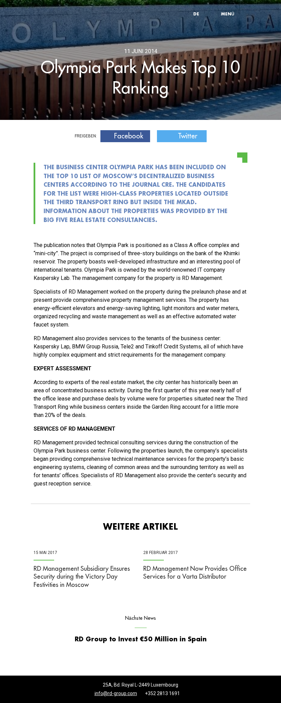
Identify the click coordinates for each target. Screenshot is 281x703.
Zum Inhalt (108, 1)
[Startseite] (65, 13)
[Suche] (212, 14)
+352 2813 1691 (162, 693)
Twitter (187, 136)
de (196, 13)
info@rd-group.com (116, 693)
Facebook (128, 136)
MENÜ (227, 13)
